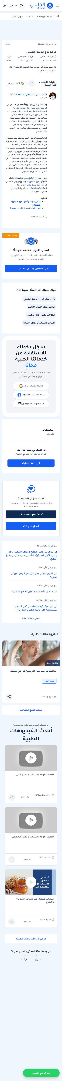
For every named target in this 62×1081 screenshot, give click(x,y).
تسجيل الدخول (10, 5)
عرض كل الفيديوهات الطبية (31, 938)
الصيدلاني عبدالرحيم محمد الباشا (28, 94)
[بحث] (21, 6)
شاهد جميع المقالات (31, 710)
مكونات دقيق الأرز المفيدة (41, 315)
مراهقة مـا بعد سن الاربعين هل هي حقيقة (33, 671)
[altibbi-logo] (42, 5)
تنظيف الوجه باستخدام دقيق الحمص (33, 837)
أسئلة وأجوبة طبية (44, 16)
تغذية (31, 16)
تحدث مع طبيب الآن (31, 514)
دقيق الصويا (34, 181)
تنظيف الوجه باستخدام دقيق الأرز (35, 774)
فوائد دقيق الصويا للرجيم (41, 307)
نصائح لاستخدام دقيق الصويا (39, 322)
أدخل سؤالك (31, 526)
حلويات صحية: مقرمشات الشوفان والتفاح (35, 900)
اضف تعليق (28, 463)
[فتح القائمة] (56, 5)
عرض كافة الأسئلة (31, 618)
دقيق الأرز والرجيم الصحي (37, 299)
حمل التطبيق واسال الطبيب (33, 268)
